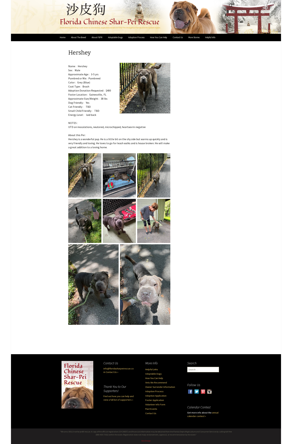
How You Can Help (158, 37)
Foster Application (154, 400)
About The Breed (78, 37)
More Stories (194, 37)
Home (62, 37)
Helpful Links (151, 369)
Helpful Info (210, 37)
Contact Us (178, 37)
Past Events (151, 408)
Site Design (146, 440)
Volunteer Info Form (155, 404)
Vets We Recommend (156, 382)
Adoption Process (136, 37)
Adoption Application (155, 395)
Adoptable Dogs (115, 37)
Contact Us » (112, 372)
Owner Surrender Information (160, 386)
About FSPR (97, 37)
